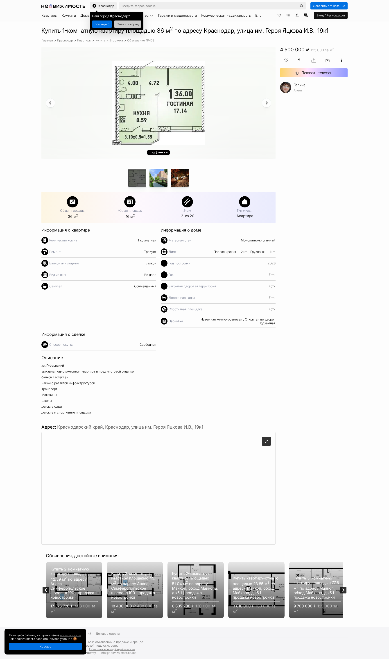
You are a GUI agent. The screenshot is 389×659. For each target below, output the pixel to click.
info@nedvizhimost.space (118, 652)
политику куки (70, 635)
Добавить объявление (329, 6)
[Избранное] (279, 15)
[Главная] (63, 6)
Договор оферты (108, 633)
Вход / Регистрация (331, 15)
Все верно (102, 24)
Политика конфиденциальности (112, 649)
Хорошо (45, 646)
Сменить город (128, 24)
